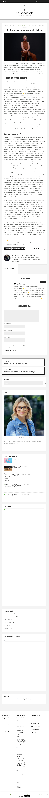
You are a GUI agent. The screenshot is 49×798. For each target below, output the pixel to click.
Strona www (7, 337)
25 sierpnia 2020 (9, 25)
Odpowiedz (42, 281)
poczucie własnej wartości (18, 248)
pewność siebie (7, 248)
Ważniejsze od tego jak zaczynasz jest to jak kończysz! (16, 467)
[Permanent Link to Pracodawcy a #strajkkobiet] (8, 499)
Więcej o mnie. (8, 447)
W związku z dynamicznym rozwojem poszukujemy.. (16, 485)
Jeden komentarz (36, 25)
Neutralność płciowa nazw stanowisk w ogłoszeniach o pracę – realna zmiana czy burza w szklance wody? (21, 740)
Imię (7, 323)
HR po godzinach (8, 619)
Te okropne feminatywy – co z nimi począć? (17, 459)
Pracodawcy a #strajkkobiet (14, 495)
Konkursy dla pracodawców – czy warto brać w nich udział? (21, 784)
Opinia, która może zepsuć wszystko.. (15, 475)
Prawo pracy (7, 628)
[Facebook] (2, 1)
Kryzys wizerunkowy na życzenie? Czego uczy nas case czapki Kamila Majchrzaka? (21, 763)
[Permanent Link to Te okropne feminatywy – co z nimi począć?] (8, 462)
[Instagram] (6, 1)
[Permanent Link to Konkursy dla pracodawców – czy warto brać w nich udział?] (20, 781)
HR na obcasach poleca (9, 616)
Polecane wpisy (8, 625)
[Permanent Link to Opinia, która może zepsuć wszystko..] (8, 480)
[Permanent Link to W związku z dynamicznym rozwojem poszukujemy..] (8, 491)
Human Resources (8, 622)
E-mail (8, 330)
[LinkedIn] (4, 1)
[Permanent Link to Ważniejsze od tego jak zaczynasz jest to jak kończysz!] (8, 470)
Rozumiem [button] (26, 796)
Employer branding (9, 614)
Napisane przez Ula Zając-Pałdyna (22, 25)
